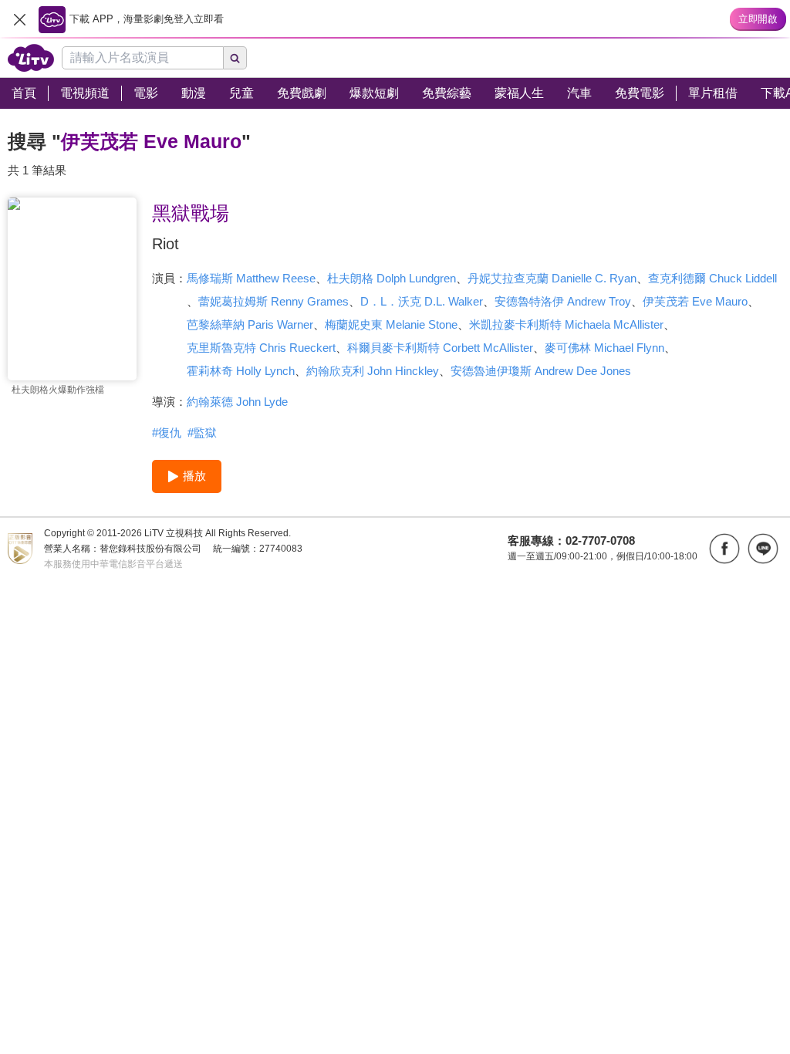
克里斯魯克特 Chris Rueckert (261, 347)
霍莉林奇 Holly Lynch (241, 370)
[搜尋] (235, 57)
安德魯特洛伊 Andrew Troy (563, 301)
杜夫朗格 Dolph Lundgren (391, 278)
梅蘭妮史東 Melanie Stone (391, 324)
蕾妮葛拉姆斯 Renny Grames (273, 301)
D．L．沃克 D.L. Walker (421, 301)
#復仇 (166, 432)
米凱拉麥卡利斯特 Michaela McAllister (566, 324)
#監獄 (202, 432)
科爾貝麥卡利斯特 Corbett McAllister (440, 347)
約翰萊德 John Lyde (237, 401)
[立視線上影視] (31, 58)
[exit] (19, 19)
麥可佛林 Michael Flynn (604, 347)
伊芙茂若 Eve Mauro (695, 301)
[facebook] (724, 548)
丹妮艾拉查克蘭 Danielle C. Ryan (552, 278)
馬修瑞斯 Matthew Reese (251, 278)
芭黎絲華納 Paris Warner (250, 324)
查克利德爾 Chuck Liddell (712, 278)
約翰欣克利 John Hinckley (372, 370)
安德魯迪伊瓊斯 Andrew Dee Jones (541, 370)
